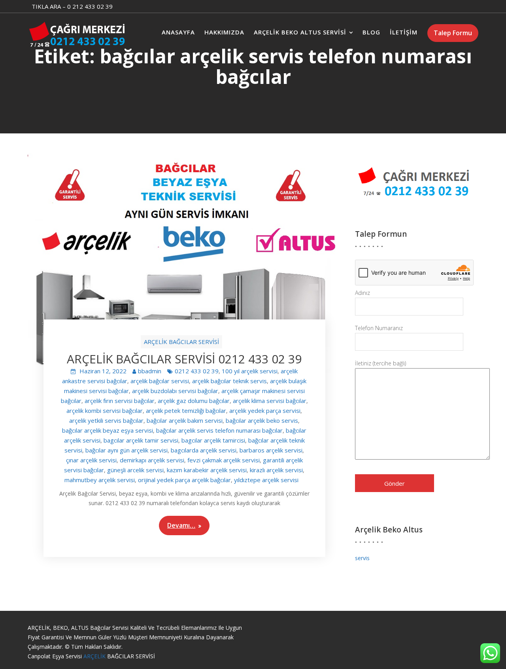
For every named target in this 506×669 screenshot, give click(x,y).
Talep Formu (453, 33)
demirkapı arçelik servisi (152, 460)
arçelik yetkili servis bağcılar (106, 420)
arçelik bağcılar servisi (159, 381)
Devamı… (181, 525)
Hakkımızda (224, 32)
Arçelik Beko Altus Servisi (300, 32)
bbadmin (149, 371)
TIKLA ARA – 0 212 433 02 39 (72, 6)
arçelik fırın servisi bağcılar (120, 401)
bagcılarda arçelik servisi (203, 450)
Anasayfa (178, 32)
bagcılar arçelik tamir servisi (141, 440)
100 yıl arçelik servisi (250, 371)
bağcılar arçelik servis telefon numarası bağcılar (219, 430)
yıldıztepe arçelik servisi (266, 480)
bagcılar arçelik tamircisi (213, 440)
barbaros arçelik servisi (271, 450)
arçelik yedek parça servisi (264, 410)
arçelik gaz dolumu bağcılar (194, 401)
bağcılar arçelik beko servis (262, 420)
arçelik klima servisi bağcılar (269, 401)
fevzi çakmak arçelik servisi (223, 460)
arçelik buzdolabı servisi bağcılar (175, 391)
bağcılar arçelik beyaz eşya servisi (107, 430)
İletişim (403, 32)
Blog (371, 32)
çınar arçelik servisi (91, 460)
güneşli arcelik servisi (135, 470)
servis (362, 558)
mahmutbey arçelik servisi (99, 480)
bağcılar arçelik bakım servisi (185, 420)
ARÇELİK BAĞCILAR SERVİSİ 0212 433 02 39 (184, 359)
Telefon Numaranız (379, 328)
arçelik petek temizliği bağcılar (186, 410)
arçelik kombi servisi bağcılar (104, 410)
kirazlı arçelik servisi (276, 470)
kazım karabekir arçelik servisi (207, 470)
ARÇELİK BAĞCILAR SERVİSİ (181, 342)
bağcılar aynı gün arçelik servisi (126, 450)
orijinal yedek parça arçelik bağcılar (184, 480)
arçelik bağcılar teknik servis (229, 381)
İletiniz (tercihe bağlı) (380, 363)
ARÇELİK (95, 656)
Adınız (362, 292)
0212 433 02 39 (197, 371)
